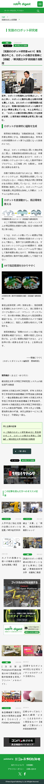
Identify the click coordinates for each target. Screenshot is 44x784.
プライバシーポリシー (16, 769)
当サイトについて (17, 765)
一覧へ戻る (22, 451)
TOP (3, 17)
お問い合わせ (31, 769)
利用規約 (29, 765)
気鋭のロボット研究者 (9, 20)
